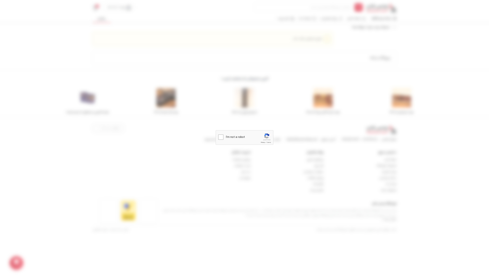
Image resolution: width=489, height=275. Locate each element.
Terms (268, 142)
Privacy (263, 142)
